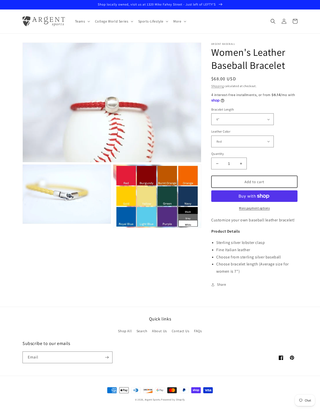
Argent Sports (152, 399)
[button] (82, 21)
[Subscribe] (106, 357)
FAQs (198, 331)
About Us (159, 331)
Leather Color (220, 131)
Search (142, 331)
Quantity (217, 154)
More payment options (254, 208)
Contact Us (181, 331)
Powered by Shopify (173, 399)
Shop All (125, 331)
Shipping (217, 86)
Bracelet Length (222, 109)
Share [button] (221, 284)
